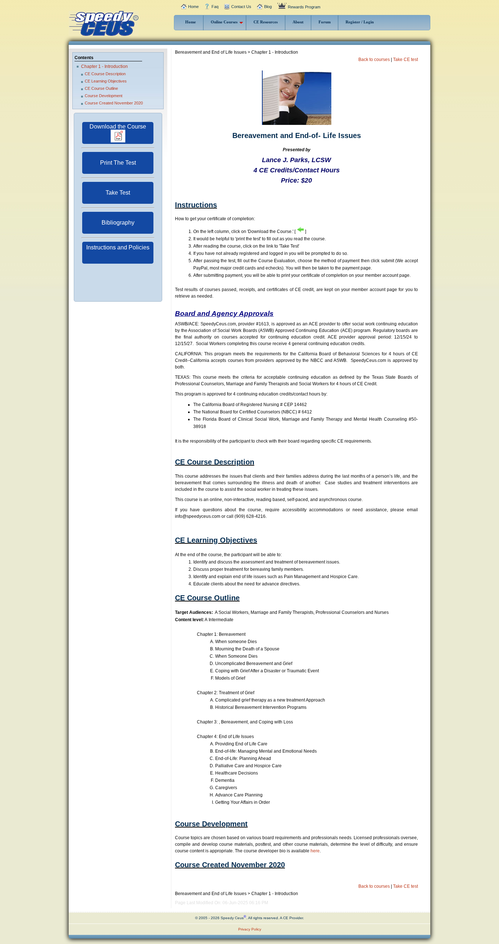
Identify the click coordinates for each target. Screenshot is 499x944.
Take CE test (405, 59)
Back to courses (374, 59)
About (298, 22)
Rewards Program (304, 7)
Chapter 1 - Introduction (104, 66)
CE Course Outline (101, 88)
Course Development (103, 95)
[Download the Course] (117, 141)
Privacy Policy (249, 929)
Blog (268, 6)
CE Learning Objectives (106, 81)
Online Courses (224, 22)
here (315, 850)
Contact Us (241, 6)
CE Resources (266, 22)
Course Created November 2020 (114, 103)
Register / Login (360, 22)
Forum (325, 22)
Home (193, 6)
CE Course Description (105, 74)
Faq (215, 6)
